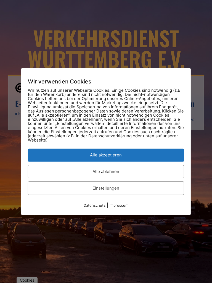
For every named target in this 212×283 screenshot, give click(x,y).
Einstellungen (105, 188)
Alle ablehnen (105, 171)
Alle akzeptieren (106, 155)
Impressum (119, 205)
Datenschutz (94, 205)
